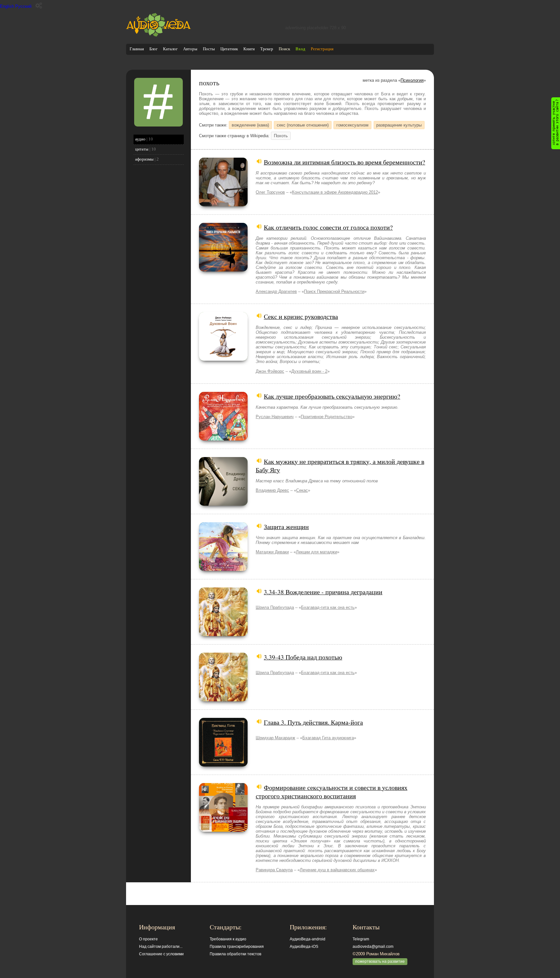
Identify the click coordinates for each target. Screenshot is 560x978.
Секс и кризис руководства (301, 316)
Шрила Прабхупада (275, 607)
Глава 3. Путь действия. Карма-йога (313, 722)
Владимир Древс (272, 490)
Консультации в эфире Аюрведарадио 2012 (335, 192)
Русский (23, 6)
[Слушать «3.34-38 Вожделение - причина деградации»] (223, 634)
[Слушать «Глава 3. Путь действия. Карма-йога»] (223, 765)
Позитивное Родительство (326, 416)
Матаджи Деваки (272, 551)
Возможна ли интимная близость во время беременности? (344, 162)
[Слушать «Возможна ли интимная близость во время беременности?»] (223, 204)
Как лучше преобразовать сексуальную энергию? (332, 396)
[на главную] (158, 35)
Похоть (281, 135)
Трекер (266, 48)
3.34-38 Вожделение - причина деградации (323, 591)
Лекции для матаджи (316, 551)
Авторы (190, 48)
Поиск (284, 48)
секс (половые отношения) (303, 125)
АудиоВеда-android (307, 939)
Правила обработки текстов (235, 954)
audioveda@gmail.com (373, 946)
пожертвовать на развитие (380, 961)
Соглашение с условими (161, 954)
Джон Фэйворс (270, 371)
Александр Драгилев (276, 291)
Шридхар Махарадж (275, 737)
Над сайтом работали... (160, 946)
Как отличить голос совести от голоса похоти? (328, 227)
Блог (153, 48)
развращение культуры (399, 125)
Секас (302, 490)
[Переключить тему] (39, 5)
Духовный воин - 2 (309, 371)
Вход (300, 48)
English (7, 6)
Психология (412, 80)
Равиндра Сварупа (274, 869)
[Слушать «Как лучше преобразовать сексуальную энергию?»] (223, 439)
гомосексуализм (352, 125)
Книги (249, 48)
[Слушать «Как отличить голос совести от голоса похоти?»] (223, 270)
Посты (209, 48)
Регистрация (322, 48)
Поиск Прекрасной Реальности (334, 291)
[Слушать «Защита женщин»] (223, 569)
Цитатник (229, 48)
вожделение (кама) (250, 125)
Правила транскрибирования (237, 946)
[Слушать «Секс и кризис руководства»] (223, 359)
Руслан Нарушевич (275, 416)
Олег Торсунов (270, 192)
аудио (140, 139)
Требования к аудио (228, 939)
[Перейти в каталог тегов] (158, 125)
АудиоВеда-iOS (304, 946)
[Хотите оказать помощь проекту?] (555, 123)
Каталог (170, 48)
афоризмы (144, 159)
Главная (137, 48)
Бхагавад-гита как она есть (328, 607)
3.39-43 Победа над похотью (303, 657)
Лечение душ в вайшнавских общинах (337, 869)
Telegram (361, 939)
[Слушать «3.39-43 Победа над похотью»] (223, 699)
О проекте (148, 939)
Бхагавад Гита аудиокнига (328, 737)
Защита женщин (286, 526)
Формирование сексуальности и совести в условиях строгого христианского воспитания (331, 791)
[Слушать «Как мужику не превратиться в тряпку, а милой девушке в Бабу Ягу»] (223, 504)
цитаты (141, 149)
